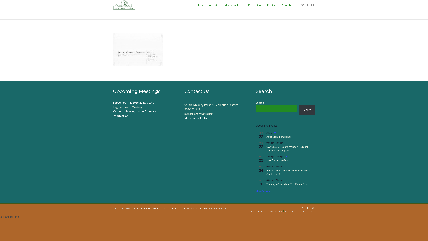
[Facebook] (307, 4)
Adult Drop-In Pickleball (278, 136)
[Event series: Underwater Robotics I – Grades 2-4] (285, 166)
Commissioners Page (122, 208)
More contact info (195, 118)
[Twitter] (302, 4)
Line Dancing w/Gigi (277, 160)
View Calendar (263, 191)
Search (260, 102)
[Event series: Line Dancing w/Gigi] (286, 156)
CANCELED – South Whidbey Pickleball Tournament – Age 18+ (287, 148)
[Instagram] (312, 4)
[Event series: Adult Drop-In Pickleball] (275, 132)
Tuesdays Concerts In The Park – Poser (287, 184)
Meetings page (134, 111)
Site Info (224, 208)
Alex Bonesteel (213, 208)
